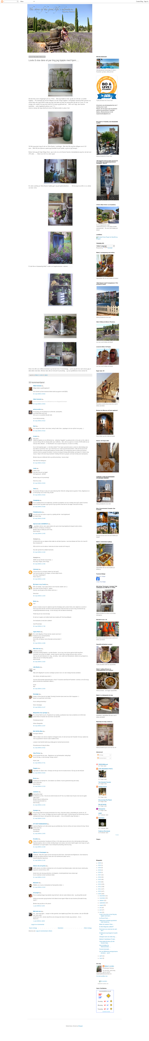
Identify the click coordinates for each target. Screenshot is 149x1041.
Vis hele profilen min (102, 976)
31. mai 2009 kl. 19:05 (39, 833)
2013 (99, 884)
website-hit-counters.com (103, 983)
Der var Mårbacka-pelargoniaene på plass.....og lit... (108, 952)
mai (101, 912)
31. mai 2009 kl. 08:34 (39, 773)
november (102, 898)
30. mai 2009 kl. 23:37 (39, 725)
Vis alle (117, 834)
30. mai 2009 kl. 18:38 (39, 643)
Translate (109, 248)
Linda (34, 468)
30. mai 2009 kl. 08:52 (39, 394)
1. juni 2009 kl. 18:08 (39, 921)
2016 (99, 877)
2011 (99, 889)
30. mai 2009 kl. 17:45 (39, 626)
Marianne (36, 882)
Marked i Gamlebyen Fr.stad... (107, 939)
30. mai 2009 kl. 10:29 (39, 552)
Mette (34, 601)
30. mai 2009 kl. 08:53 (39, 404)
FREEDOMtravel (103, 764)
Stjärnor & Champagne (39, 852)
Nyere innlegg (33, 928)
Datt (34, 426)
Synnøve (35, 810)
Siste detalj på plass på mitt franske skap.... (106, 942)
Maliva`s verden (109, 966)
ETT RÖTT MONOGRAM (40, 824)
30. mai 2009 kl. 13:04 (39, 596)
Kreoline (35, 839)
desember (102, 895)
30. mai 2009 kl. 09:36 (39, 506)
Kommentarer (102, 758)
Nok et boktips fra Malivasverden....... (105, 946)
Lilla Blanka (36, 667)
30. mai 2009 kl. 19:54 (39, 688)
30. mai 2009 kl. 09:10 (39, 420)
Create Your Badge (101, 581)
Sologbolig (36, 500)
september (103, 903)
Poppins (35, 768)
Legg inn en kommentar (37, 924)
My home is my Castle (39, 584)
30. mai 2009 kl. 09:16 (39, 431)
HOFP (100, 813)
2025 (99, 863)
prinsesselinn (37, 409)
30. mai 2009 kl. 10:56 (39, 564)
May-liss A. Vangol (100, 576)
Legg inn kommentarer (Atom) (44, 931)
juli (100, 907)
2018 (99, 872)
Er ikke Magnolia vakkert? (106, 926)
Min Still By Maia (38, 731)
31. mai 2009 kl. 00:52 (39, 747)
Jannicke (35, 792)
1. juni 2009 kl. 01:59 (39, 906)
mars (101, 958)
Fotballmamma (37, 512)
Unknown (36, 569)
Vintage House (102, 786)
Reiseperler (101, 809)
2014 (99, 882)
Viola (34, 488)
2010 (99, 891)
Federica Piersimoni (104, 831)
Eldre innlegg (88, 928)
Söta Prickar (36, 753)
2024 (99, 865)
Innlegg (101, 755)
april (101, 956)
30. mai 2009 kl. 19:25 (39, 661)
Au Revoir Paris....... (104, 918)
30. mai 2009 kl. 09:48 (39, 518)
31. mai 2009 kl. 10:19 (39, 786)
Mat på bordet (102, 804)
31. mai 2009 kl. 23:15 (39, 877)
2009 (99, 893)
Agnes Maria (36, 631)
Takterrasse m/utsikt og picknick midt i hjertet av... (108, 921)
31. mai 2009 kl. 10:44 (39, 805)
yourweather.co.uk (105, 991)
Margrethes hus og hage (40, 712)
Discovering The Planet (105, 800)
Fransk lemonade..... (104, 949)
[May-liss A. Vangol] (98, 580)
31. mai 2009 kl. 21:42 (39, 860)
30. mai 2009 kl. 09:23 (39, 463)
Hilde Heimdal (37, 386)
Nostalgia (36, 694)
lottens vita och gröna (39, 866)
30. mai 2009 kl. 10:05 (39, 533)
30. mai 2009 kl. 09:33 (39, 483)
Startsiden (60, 928)
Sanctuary (101, 818)
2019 (99, 870)
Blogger (80, 1026)
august (102, 905)
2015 (99, 879)
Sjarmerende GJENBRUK (40, 524)
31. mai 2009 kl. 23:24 (39, 887)
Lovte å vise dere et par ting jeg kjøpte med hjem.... (108, 915)
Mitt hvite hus (37, 648)
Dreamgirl (36, 892)
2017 (99, 875)
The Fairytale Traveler (104, 782)
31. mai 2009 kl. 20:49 (39, 847)
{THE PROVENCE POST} (105, 768)
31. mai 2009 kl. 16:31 (39, 818)
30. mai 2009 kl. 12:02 (39, 579)
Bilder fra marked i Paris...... (106, 924)
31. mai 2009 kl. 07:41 (39, 763)
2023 (99, 867)
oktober (102, 900)
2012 (99, 886)
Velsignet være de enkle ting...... (108, 936)
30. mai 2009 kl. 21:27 (39, 707)
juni (101, 910)
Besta (35, 778)
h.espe (35, 436)
